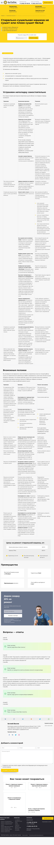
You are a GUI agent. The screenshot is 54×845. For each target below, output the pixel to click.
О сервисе (17, 819)
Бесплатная (12, 10)
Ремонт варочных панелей (7, 826)
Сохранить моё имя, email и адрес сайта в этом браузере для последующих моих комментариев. (25, 766)
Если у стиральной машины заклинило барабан (36, 809)
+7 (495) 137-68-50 (24, 3)
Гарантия (17, 825)
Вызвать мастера (13, 615)
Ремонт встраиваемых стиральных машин (14, 798)
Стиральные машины (7, 53)
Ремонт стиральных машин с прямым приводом (14, 785)
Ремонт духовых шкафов (6, 829)
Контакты (17, 830)
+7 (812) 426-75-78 (36, 3)
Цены (16, 822)
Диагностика (18, 827)
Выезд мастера (18, 821)
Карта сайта (25, 835)
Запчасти (17, 826)
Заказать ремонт (48, 818)
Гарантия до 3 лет (40, 10)
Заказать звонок (48, 2)
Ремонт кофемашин (5, 830)
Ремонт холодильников (6, 821)
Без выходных (13, 6)
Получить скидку (33, 37)
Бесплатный (38, 6)
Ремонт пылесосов (5, 831)
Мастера (17, 828)
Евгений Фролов (13, 723)
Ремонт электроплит (5, 827)
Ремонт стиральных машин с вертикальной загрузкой (39, 785)
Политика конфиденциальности (36, 835)
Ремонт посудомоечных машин (6, 824)
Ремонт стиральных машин (7, 822)
